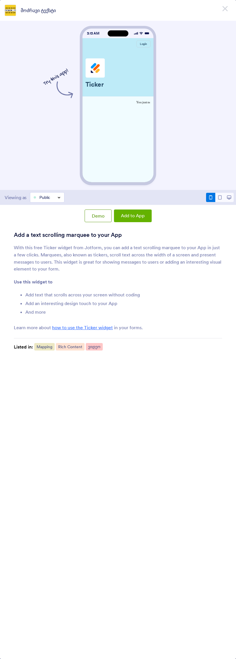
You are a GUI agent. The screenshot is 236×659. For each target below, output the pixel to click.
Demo (98, 216)
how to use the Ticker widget (82, 327)
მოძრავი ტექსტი (38, 10)
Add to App (133, 215)
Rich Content (70, 346)
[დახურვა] (225, 8)
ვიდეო (94, 346)
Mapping (44, 346)
